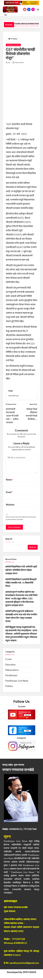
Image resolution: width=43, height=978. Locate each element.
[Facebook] (29, 9)
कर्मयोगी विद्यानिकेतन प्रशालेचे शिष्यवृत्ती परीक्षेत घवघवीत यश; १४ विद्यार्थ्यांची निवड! (20, 582)
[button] (13, 396)
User (10, 390)
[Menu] (5, 14)
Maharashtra (12, 670)
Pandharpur (11, 675)
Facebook (21, 722)
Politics (9, 686)
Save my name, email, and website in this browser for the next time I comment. (21, 518)
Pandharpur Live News (13, 45)
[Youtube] (25, 9)
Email (9, 492)
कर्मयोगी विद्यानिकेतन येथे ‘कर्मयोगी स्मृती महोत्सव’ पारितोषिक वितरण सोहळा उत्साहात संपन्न (21, 570)
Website (10, 504)
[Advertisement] (21, 95)
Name (9, 479)
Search (8, 539)
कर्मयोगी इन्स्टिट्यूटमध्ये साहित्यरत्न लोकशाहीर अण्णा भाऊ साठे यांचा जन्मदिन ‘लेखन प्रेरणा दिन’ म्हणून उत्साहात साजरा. (21, 616)
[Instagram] (33, 9)
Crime (8, 659)
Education (10, 664)
